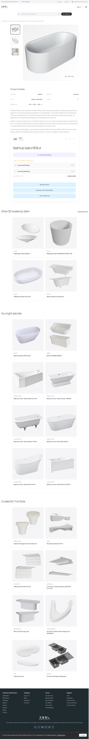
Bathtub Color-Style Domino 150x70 (58, 484)
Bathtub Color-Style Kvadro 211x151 (25, 399)
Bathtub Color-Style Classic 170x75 (25, 442)
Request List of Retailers (44, 190)
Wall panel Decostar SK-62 (22, 586)
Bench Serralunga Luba (21, 631)
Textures (5, 700)
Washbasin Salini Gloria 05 (22, 297)
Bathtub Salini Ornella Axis (55, 297)
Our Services (49, 696)
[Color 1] (78, 99)
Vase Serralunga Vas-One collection (25, 544)
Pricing (5, 712)
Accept (83, 735)
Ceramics (76, 94)
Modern (33, 99)
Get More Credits (71, 176)
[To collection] (70, 139)
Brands (5, 703)
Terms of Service (72, 703)
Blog (25, 698)
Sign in (79, 7)
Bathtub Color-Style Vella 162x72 (57, 442)
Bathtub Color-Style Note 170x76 (24, 484)
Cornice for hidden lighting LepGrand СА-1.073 (59, 587)
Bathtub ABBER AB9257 (54, 356)
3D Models (6, 696)
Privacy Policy (71, 700)
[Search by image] (59, 14)
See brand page (83, 212)
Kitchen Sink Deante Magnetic (56, 676)
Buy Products (49, 700)
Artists (5, 705)
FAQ (68, 696)
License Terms (71, 705)
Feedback (70, 698)
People (5, 707)
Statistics (27, 700)
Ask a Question (44, 196)
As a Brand (48, 703)
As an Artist (48, 705)
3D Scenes (6, 698)
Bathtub (40, 94)
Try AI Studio (26, 1)
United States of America (80, 1)
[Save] (66, 139)
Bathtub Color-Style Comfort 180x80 (59, 399)
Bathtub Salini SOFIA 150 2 (22, 356)
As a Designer (49, 707)
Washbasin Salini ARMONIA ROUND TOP (59, 254)
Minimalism (39, 99)
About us (26, 696)
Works (4, 710)
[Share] (74, 139)
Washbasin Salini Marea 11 (22, 254)
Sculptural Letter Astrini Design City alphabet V (58, 632)
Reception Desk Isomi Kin (55, 544)
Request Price (44, 184)
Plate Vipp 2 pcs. (19, 676)
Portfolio (26, 703)
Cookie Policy (61, 735)
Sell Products (49, 698)
